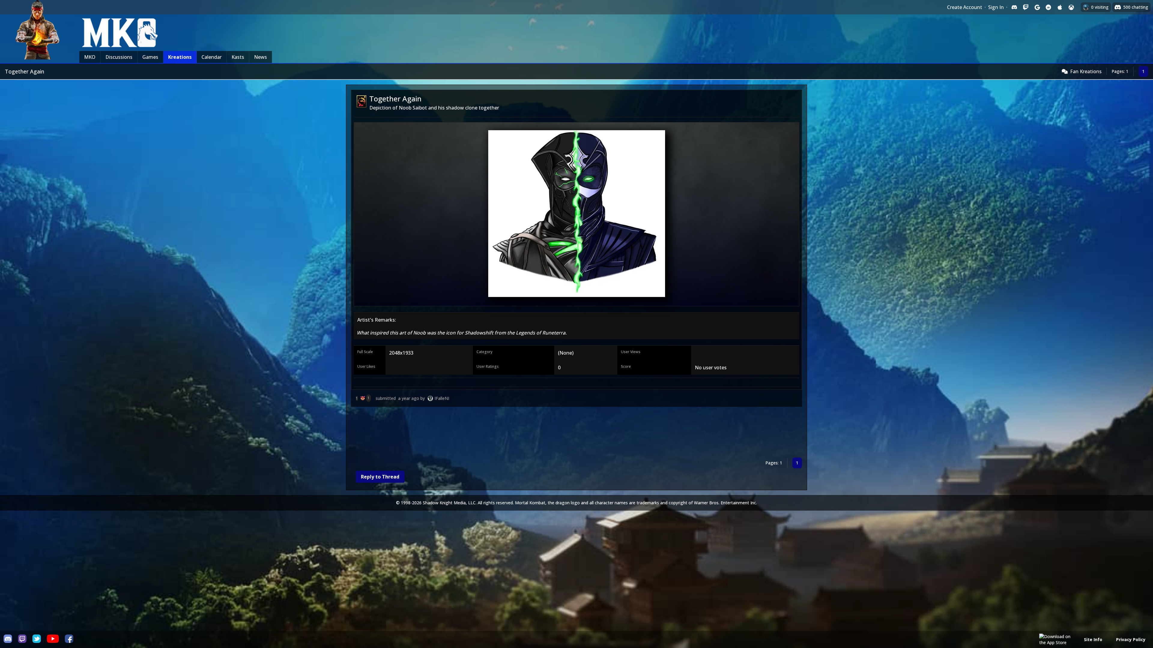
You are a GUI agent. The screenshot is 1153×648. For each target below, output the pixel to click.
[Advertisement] (531, 433)
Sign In (996, 7)
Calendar (211, 57)
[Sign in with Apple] (1059, 7)
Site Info (1093, 639)
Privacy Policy (1130, 639)
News (260, 57)
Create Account (964, 7)
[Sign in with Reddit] (1048, 7)
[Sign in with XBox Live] (1071, 7)
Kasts (238, 57)
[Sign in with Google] (1037, 7)
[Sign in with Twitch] (1025, 7)
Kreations (180, 57)
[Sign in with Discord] (1014, 7)
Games (150, 57)
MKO (89, 57)
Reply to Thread (380, 476)
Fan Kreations (1086, 71)
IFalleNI (441, 398)
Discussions (118, 57)
